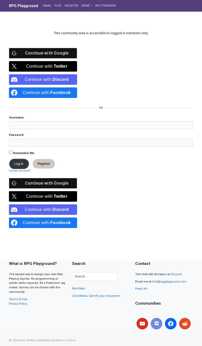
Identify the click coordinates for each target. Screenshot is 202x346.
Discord (176, 274)
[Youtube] (142, 324)
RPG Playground (23, 6)
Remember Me (23, 153)
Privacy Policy (18, 303)
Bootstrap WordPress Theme (56, 340)
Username (16, 117)
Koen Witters (27, 340)
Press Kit (141, 288)
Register (44, 164)
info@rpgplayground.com (169, 281)
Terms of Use (18, 299)
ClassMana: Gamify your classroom (96, 296)
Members (78, 288)
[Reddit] (185, 324)
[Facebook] (171, 324)
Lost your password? (20, 170)
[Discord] (156, 324)
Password (16, 135)
